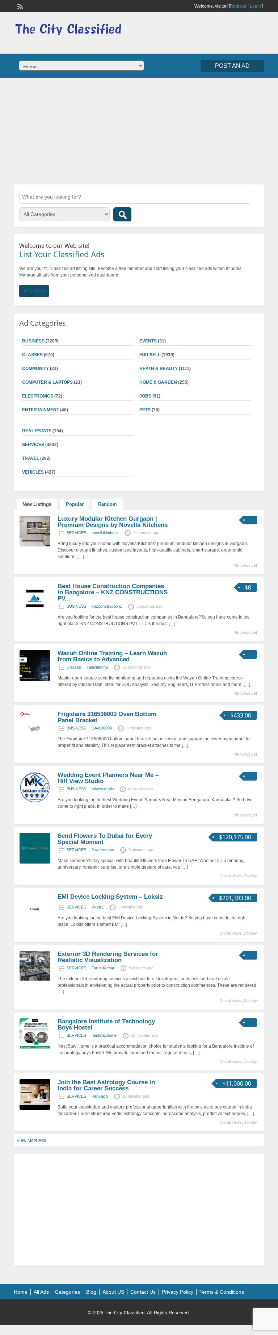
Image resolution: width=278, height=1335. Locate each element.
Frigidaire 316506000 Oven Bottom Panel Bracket (107, 717)
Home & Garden (158, 382)
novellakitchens (105, 533)
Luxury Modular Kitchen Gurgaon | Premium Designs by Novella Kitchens (113, 521)
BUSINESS (76, 606)
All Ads (41, 1292)
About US (113, 1292)
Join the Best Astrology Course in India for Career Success (106, 1085)
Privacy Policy (177, 1292)
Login (255, 6)
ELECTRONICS (37, 396)
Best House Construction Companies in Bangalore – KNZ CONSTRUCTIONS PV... (113, 592)
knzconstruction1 (107, 606)
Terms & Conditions (221, 1292)
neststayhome (104, 1035)
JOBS (145, 396)
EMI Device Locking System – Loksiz (110, 896)
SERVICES (76, 533)
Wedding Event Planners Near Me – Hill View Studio (108, 778)
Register (238, 6)
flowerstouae (103, 850)
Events (148, 341)
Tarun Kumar (103, 968)
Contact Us (143, 1292)
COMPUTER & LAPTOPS (47, 382)
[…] (80, 556)
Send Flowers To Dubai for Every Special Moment (105, 838)
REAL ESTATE (36, 430)
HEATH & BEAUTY (158, 368)
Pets (145, 409)
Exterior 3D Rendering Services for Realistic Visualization (108, 957)
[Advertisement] (139, 130)
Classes (74, 667)
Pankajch (100, 1096)
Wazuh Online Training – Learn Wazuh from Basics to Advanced (112, 656)
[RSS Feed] (19, 6)
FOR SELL (149, 354)
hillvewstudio (103, 789)
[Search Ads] (122, 214)
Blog (91, 1292)
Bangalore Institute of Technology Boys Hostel (106, 1024)
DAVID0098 (102, 728)
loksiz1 (98, 907)
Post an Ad (232, 66)
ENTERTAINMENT (40, 409)
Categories (67, 1292)
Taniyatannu (97, 667)
